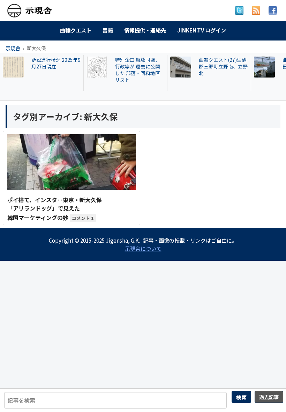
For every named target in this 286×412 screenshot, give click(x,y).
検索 (241, 397)
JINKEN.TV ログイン (201, 30)
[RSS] (256, 10)
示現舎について (143, 248)
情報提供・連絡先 (145, 30)
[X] (239, 10)
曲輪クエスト (75, 30)
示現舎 (13, 48)
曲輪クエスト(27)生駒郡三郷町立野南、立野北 (141, 66)
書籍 (108, 30)
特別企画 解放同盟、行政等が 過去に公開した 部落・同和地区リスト (55, 70)
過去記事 (269, 396)
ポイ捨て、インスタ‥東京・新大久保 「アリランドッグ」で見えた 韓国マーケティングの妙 (54, 209)
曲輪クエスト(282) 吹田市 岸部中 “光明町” (224, 63)
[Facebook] (272, 10)
